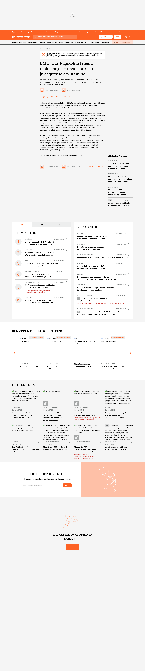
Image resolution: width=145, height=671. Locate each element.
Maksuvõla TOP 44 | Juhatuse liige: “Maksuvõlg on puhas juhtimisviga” (85, 449)
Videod (60, 42)
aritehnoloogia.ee (56, 32)
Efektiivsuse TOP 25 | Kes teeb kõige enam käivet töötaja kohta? (117, 192)
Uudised (28, 261)
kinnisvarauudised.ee (118, 32)
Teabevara (69, 42)
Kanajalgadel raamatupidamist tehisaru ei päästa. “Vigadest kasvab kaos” (118, 415)
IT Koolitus (24, 363)
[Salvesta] (66, 239)
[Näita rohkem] (127, 31)
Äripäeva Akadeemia (54, 363)
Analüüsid (28, 239)
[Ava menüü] (21, 31)
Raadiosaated (52, 42)
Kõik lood (22, 42)
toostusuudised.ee (78, 32)
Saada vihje (105, 42)
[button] (42, 485)
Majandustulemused (33, 271)
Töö (86, 42)
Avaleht (15, 42)
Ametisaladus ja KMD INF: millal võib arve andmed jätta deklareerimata (119, 166)
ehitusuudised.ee (105, 32)
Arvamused (109, 407)
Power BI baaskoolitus (29, 366)
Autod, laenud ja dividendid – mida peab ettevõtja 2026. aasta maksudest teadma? (119, 205)
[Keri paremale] (130, 353)
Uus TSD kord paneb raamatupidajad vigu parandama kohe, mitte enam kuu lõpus (120, 179)
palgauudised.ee (31, 32)
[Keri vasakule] (14, 353)
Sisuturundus (94, 42)
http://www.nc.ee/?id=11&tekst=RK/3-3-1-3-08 (69, 155)
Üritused (42, 42)
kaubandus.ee (67, 32)
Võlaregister (78, 42)
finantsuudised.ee (43, 32)
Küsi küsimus (32, 42)
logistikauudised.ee (92, 32)
